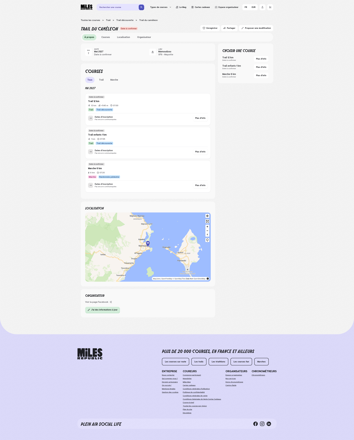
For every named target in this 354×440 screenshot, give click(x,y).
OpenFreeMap (166, 278)
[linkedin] (270, 423)
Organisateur (144, 37)
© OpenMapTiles (179, 278)
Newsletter (187, 379)
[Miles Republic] (86, 7)
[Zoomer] (207, 227)
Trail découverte (124, 20)
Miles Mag (187, 382)
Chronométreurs (258, 375)
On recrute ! (166, 385)
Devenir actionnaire (170, 382)
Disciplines (187, 413)
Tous (89, 79)
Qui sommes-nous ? (170, 379)
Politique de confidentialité (194, 392)
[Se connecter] (262, 7)
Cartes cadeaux (189, 385)
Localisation (123, 37)
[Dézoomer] (207, 231)
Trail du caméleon (148, 20)
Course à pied (188, 402)
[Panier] (270, 7)
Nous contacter (168, 375)
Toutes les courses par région (195, 406)
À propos (89, 37)
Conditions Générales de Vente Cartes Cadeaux (202, 399)
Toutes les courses (90, 20)
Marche (114, 79)
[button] (148, 247)
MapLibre (156, 278)
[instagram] (263, 423)
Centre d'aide (231, 385)
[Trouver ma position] (207, 216)
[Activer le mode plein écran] (207, 221)
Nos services (231, 379)
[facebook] (256, 423)
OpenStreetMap (199, 278)
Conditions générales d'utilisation (196, 389)
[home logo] (89, 353)
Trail (108, 20)
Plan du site (187, 409)
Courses (105, 37)
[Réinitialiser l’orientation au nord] (207, 235)
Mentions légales (168, 389)
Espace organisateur (234, 375)
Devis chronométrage (234, 382)
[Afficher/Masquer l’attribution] (207, 278)
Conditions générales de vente (195, 396)
